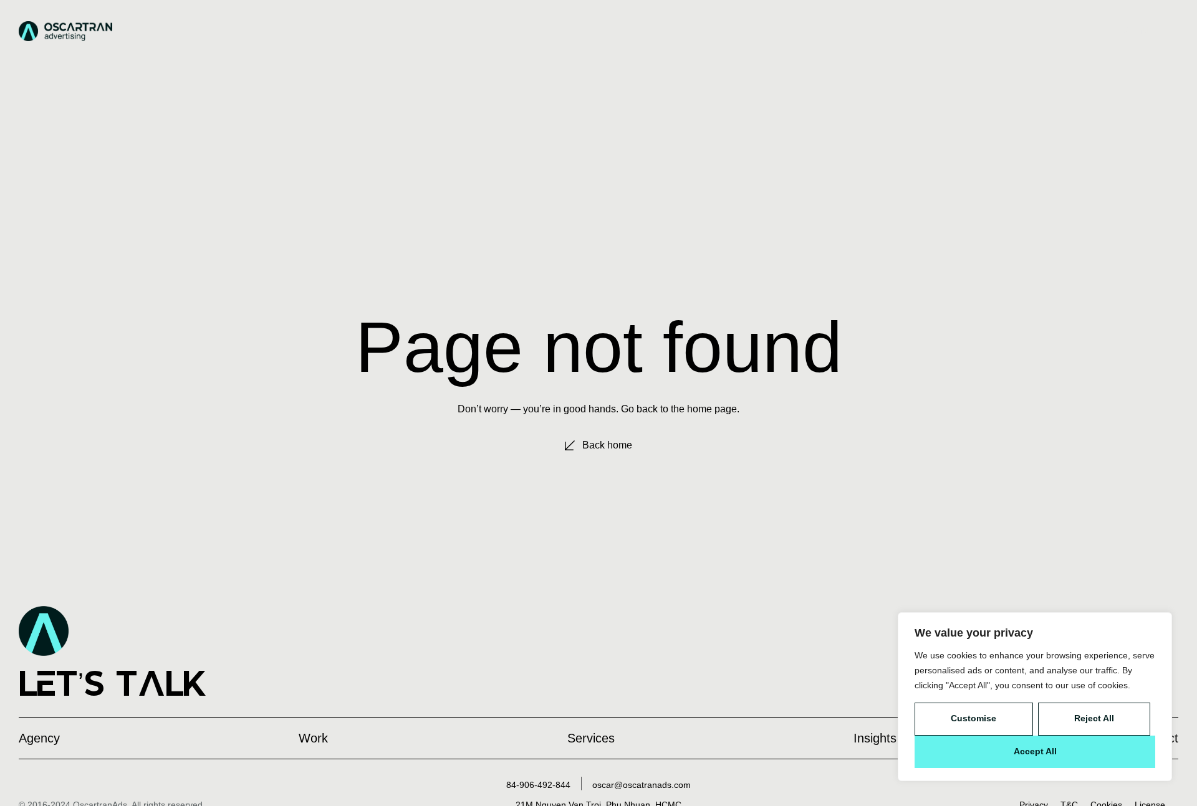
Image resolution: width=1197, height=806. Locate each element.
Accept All (1035, 751)
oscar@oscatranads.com (641, 785)
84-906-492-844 (538, 785)
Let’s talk (113, 683)
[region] (1035, 696)
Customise (973, 718)
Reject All (1094, 718)
